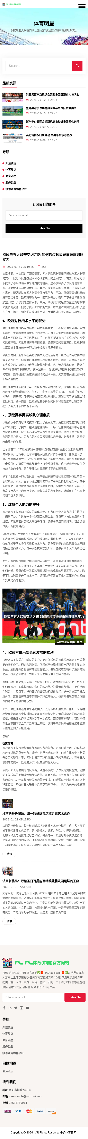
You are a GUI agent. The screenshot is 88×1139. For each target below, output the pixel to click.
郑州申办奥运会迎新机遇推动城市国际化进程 (52, 121)
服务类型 (11, 182)
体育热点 (11, 169)
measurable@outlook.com (25, 1096)
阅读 (9, 854)
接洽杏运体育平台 (16, 189)
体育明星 (11, 176)
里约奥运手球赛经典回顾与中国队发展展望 (51, 108)
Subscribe (44, 228)
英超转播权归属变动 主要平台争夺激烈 (49, 135)
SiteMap (7, 1071)
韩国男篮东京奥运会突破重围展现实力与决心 (52, 94)
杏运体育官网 (68, 1132)
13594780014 (18, 1103)
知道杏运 (11, 163)
